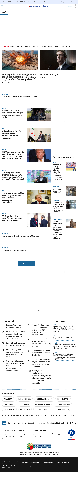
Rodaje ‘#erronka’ (64, 399)
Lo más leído (9, 321)
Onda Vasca (21, 436)
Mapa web (35, 434)
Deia (3, 433)
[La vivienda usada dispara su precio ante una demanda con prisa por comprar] (71, 207)
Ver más (26, 264)
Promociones (21, 423)
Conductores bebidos (43, 404)
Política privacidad (35, 462)
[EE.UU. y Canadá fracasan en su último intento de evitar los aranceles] (39, 220)
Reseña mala (8, 404)
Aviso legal (25, 462)
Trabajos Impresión (54, 433)
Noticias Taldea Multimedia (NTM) (9, 437)
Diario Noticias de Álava (8, 434)
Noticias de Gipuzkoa (23, 434)
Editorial (42, 77)
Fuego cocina (24, 404)
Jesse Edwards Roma (44, 399)
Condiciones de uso (47, 462)
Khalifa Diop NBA (24, 399)
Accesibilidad (65, 462)
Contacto (11, 423)
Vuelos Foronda (62, 409)
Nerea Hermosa (64, 404)
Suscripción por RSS (54, 434)
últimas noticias (63, 157)
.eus (4, 423)
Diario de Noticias (23, 433)
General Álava (9, 409)
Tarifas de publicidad (38, 436)
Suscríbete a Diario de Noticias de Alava (61, 423)
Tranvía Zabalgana (42, 409)
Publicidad (41, 423)
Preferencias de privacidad (40, 466)
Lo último (59, 321)
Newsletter (32, 423)
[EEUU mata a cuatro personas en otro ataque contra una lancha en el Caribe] (39, 114)
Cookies (57, 462)
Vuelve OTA (8, 399)
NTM (3, 82)
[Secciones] (2, 6)
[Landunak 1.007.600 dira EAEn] (71, 191)
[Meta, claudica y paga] (58, 60)
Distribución (36, 433)
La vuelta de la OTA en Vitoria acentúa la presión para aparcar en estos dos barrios (40, 46)
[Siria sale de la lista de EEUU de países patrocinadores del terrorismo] (39, 135)
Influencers (25, 409)
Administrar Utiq (26, 466)
